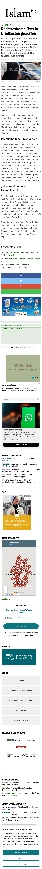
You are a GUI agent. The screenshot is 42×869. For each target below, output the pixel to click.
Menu (38, 3)
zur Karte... (6, 599)
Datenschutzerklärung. (24, 635)
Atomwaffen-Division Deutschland (15, 388)
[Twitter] (21, 281)
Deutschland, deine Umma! (21, 700)
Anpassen (21, 858)
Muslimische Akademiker (21, 690)
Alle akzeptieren (21, 852)
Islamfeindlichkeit (14, 390)
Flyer (4, 390)
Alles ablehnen (21, 864)
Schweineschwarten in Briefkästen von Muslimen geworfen (19, 254)
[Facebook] (21, 275)
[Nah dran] (40, 826)
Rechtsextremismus (29, 390)
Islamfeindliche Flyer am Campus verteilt (16, 266)
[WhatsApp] (21, 291)
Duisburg (33, 388)
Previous (7, 754)
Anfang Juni (11, 199)
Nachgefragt (21, 710)
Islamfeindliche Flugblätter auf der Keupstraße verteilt (20, 260)
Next (33, 754)
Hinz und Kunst (21, 720)
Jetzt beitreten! (21, 445)
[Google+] (21, 286)
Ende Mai (5, 145)
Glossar (21, 680)
